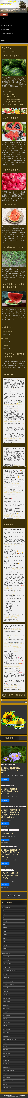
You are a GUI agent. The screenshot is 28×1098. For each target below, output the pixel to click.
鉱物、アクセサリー (7, 1080)
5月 (11, 806)
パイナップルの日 (6, 331)
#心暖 (11, 515)
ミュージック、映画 (7, 984)
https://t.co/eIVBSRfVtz (17, 568)
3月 (5, 806)
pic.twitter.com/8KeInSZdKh (12, 389)
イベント (5, 960)
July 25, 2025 (21, 668)
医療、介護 (5, 1005)
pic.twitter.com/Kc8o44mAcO (12, 492)
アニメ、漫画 (6, 956)
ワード (4, 987)
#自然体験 (16, 616)
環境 (4, 1046)
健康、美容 (5, 998)
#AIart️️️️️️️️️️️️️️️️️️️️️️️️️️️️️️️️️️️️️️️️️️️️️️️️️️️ (15, 491)
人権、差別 (5, 994)
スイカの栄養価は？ (9, 94)
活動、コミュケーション (8, 1039)
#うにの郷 (10, 616)
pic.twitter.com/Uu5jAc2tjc (12, 617)
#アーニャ (16, 644)
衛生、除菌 (5, 1067)
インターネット (6, 963)
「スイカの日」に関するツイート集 (13, 104)
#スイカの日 (18, 379)
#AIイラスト (9, 491)
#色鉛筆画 (15, 665)
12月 (4, 917)
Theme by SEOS (19, 1096)
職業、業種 (5, 1053)
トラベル (5, 977)
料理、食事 (16, 694)
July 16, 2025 (15, 620)
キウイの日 (4, 345)
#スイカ (20, 513)
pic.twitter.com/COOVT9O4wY (13, 404)
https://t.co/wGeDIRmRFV (12, 484)
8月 (6, 764)
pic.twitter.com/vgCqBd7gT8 (12, 462)
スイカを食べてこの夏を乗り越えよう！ (15, 102)
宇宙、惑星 (5, 1012)
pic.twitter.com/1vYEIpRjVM (12, 438)
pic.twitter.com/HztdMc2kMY (12, 666)
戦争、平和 (5, 1015)
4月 (8, 806)
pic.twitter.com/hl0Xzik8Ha (12, 421)
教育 (4, 1018)
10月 (3, 764)
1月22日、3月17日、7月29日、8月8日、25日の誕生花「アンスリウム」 (10, 853)
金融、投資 (5, 1077)
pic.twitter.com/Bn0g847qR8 (12, 629)
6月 (2, 785)
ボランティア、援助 (7, 981)
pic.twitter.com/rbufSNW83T (12, 516)
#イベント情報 (10, 594)
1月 (2, 846)
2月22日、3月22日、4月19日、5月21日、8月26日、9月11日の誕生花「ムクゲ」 (10, 813)
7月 (2, 869)
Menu (4, 15)
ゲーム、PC (6, 967)
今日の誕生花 (11, 764)
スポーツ (5, 974)
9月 (17, 806)
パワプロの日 (7, 833)
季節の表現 (5, 1008)
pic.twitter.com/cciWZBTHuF (12, 588)
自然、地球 (5, 1056)
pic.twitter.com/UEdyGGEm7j (13, 544)
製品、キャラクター (14, 830)
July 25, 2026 (17, 465)
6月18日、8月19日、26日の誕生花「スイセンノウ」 (10, 791)
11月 (4, 914)
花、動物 (5, 1060)
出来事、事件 (6, 1001)
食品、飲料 (5, 1087)
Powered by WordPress (10, 1096)
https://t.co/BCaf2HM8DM (11, 686)
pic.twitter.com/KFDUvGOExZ (13, 687)
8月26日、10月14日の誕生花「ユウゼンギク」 (10, 770)
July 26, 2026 (19, 391)
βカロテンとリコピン (12, 96)
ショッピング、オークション (9, 970)
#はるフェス (8, 671)
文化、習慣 (5, 1022)
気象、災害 (5, 1036)
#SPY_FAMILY (8, 644)
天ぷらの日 (4, 338)
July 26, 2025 (16, 546)
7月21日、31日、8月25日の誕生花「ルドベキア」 (10, 875)
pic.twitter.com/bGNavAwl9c (12, 570)
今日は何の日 (10, 694)
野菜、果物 (21, 694)
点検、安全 (5, 1043)
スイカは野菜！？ (9, 91)
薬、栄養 (5, 1063)
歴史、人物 (5, 1032)
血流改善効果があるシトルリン (15, 99)
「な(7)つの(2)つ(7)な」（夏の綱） (15, 695)
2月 (2, 806)
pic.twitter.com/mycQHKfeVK (12, 648)
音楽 (4, 1084)
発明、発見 (5, 1049)
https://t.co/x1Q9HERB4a (11, 646)
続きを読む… (5, 779)
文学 (4, 1025)
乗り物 (4, 991)
